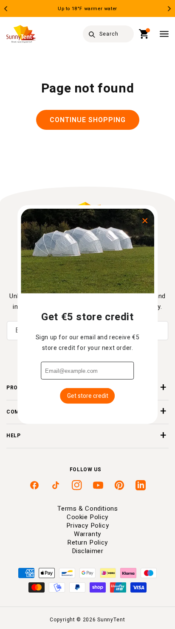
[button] (144, 34)
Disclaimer (88, 551)
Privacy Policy (87, 525)
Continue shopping (88, 120)
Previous (5, 8)
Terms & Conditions (87, 508)
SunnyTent (111, 619)
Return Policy (87, 542)
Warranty (87, 534)
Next (169, 8)
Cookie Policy (87, 517)
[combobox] (108, 33)
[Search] (91, 34)
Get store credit (87, 395)
